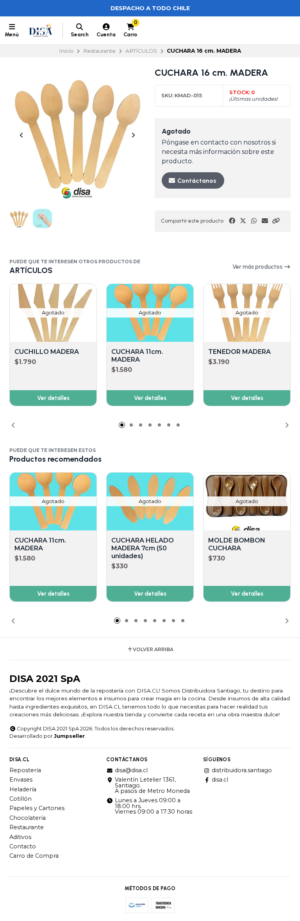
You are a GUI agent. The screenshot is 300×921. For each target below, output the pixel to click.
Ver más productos (258, 267)
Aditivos (20, 837)
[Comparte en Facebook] (232, 221)
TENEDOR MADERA (239, 351)
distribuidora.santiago (242, 770)
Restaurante (99, 51)
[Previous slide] (21, 135)
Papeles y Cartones (36, 808)
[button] (276, 221)
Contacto (22, 846)
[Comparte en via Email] (265, 221)
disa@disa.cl (131, 770)
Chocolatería (27, 818)
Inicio (66, 51)
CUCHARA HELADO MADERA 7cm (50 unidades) (142, 548)
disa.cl (220, 779)
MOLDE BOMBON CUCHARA (236, 544)
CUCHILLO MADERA (46, 351)
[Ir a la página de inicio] (40, 30)
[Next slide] (133, 135)
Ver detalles (53, 398)
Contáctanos (196, 180)
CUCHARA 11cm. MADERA (137, 355)
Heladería (22, 789)
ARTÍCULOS (141, 51)
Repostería (25, 770)
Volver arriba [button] (153, 649)
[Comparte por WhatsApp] (254, 221)
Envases (20, 779)
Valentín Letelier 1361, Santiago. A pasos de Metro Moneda (152, 785)
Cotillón (20, 798)
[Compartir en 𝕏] (243, 221)
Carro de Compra (34, 856)
